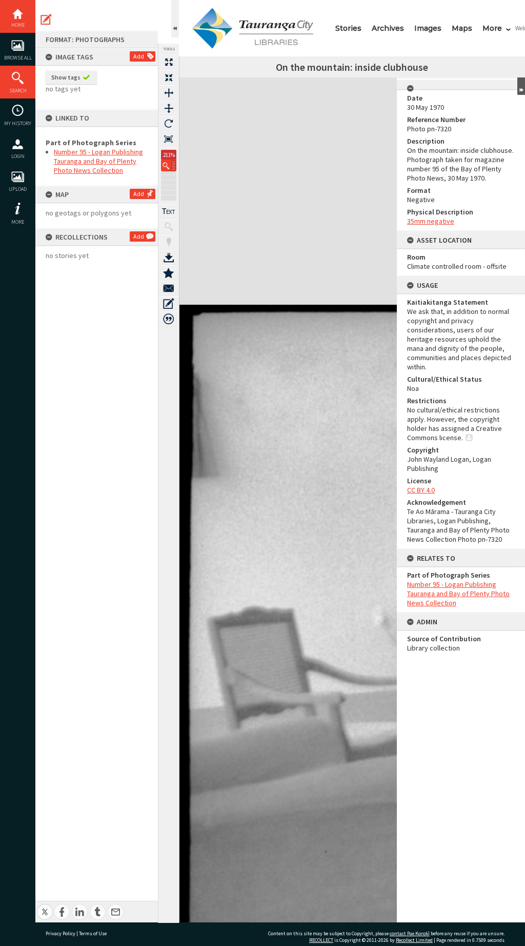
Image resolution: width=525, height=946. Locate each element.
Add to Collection (168, 273)
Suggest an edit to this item (46, 19)
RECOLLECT (321, 940)
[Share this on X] (45, 906)
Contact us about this (168, 288)
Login (18, 156)
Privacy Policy (60, 933)
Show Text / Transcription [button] (168, 211)
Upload (18, 189)
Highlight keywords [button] (168, 242)
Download (168, 257)
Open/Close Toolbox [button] (175, 18)
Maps (462, 28)
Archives (388, 28)
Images (427, 28)
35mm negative (430, 221)
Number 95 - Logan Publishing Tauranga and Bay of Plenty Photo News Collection (98, 161)
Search (18, 90)
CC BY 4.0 (421, 490)
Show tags (65, 77)
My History (17, 123)
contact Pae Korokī (410, 933)
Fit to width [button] (168, 93)
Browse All (18, 57)
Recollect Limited (414, 940)
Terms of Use (93, 933)
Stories (348, 28)
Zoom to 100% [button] (168, 139)
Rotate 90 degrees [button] (168, 123)
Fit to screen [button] (168, 77)
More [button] (17, 222)
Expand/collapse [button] (521, 86)
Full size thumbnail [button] (168, 62)
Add (138, 56)
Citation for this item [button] (168, 319)
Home (18, 25)
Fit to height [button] (168, 108)
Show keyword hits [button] (168, 226)
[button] (168, 165)
